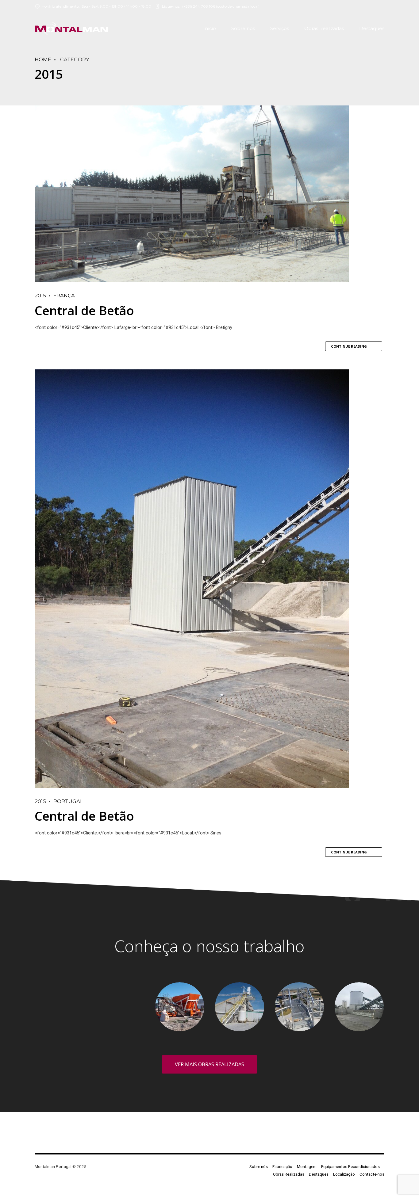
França (64, 295)
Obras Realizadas (324, 28)
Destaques (371, 28)
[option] (60, 983)
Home (43, 59)
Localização (344, 1174)
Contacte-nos (371, 1174)
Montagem (307, 1166)
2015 (40, 295)
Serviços (279, 28)
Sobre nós (243, 28)
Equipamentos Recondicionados (350, 1166)
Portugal (68, 801)
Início (209, 28)
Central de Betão (84, 310)
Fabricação (282, 1166)
